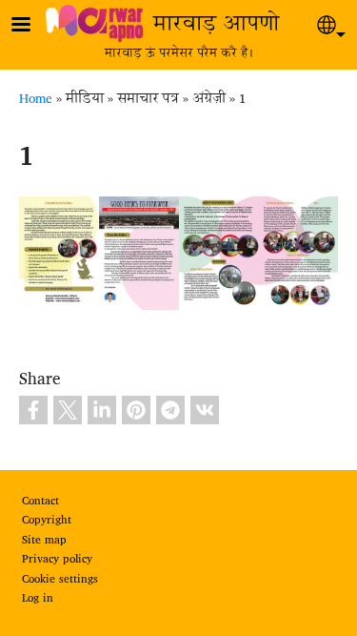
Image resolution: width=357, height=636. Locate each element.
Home (35, 99)
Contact (40, 501)
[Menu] (32, 26)
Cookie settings (60, 579)
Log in (37, 598)
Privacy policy (57, 559)
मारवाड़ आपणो (216, 25)
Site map (44, 540)
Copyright (46, 520)
